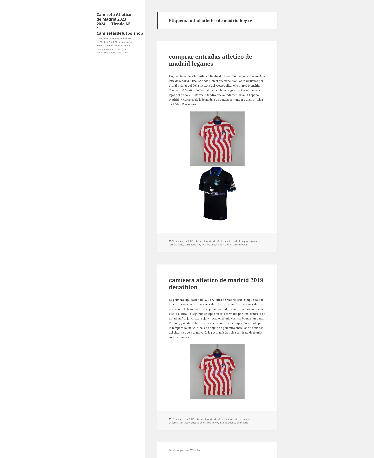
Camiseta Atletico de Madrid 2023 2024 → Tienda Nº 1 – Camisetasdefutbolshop (120, 24)
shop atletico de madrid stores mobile (226, 244)
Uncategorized (206, 241)
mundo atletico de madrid (233, 422)
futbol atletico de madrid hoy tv (186, 244)
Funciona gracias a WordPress (185, 450)
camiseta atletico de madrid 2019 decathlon (216, 283)
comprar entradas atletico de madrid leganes (210, 60)
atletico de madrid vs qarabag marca (240, 241)
